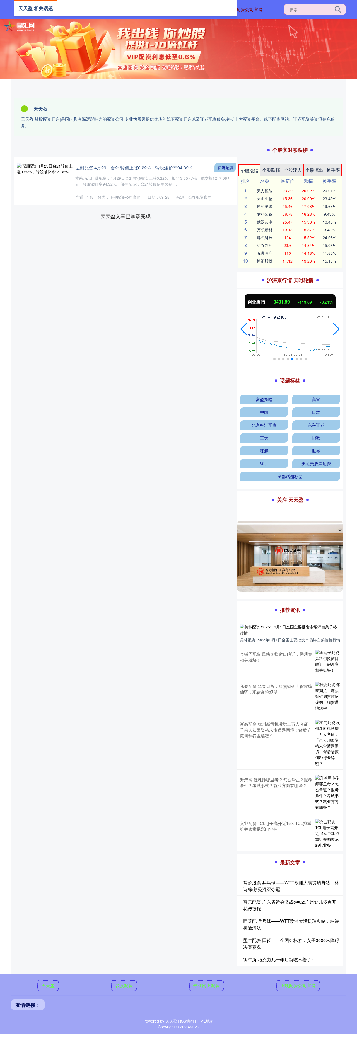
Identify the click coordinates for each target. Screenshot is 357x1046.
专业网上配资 (206, 985)
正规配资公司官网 (245, 9)
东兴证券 (316, 425)
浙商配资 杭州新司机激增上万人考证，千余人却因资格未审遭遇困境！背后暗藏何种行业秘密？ (276, 730)
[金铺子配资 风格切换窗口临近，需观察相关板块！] (327, 661)
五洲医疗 (264, 253)
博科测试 (264, 206)
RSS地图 (186, 1021)
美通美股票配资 (316, 463)
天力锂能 (264, 190)
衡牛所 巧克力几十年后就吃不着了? (278, 959)
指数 (316, 438)
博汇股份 (264, 261)
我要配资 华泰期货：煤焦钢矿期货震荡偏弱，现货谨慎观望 (276, 689)
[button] (243, 329)
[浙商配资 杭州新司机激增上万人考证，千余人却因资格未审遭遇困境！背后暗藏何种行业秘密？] (327, 743)
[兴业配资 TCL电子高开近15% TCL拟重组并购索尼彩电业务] (327, 833)
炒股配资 (124, 985)
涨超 (264, 450)
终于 (264, 463)
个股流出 (314, 170)
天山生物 (264, 198)
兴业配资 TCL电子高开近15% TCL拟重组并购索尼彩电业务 (275, 826)
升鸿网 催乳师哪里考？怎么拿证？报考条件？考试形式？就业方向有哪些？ (276, 782)
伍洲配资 (225, 167)
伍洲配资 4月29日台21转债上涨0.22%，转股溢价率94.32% (133, 167)
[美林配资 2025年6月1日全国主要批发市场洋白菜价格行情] (290, 629)
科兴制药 (264, 245)
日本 (316, 412)
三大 (264, 438)
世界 (316, 450)
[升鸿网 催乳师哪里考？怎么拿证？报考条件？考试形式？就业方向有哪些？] (327, 792)
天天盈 (48, 985)
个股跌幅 (271, 170)
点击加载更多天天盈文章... (125, 215)
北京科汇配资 (264, 425)
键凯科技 (264, 237)
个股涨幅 (249, 170)
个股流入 (293, 170)
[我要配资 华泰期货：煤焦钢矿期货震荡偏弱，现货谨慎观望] (327, 696)
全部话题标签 (290, 476)
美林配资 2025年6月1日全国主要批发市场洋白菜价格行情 (290, 639)
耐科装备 (264, 214)
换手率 (333, 170)
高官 (316, 399)
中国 (264, 412)
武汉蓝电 (264, 222)
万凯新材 (264, 229)
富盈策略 (264, 399)
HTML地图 (204, 1021)
